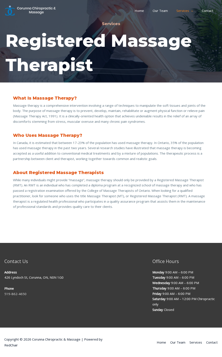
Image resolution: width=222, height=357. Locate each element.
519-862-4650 (15, 294)
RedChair (11, 345)
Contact (212, 342)
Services (195, 342)
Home (161, 342)
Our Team (177, 342)
